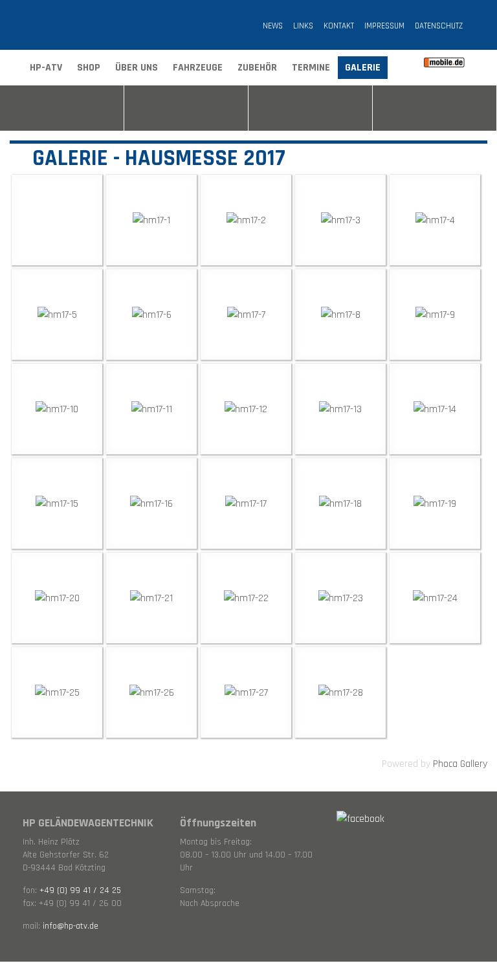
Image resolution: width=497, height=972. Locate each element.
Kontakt (339, 26)
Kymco (310, 108)
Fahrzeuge (198, 67)
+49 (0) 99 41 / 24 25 (80, 890)
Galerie (363, 67)
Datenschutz (439, 26)
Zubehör (257, 67)
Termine (311, 67)
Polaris (62, 108)
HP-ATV (46, 67)
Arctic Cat (186, 108)
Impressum (384, 26)
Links (303, 26)
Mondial (434, 108)
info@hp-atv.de (70, 926)
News (273, 26)
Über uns (136, 67)
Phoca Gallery (460, 764)
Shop (88, 67)
